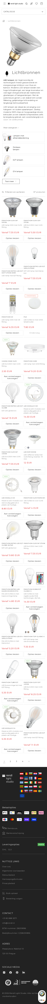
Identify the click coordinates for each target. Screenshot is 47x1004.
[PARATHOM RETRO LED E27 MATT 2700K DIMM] (12, 256)
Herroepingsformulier (12, 879)
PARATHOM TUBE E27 (10, 682)
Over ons (6, 867)
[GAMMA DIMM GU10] (12, 348)
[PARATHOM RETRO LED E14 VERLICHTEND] (12, 623)
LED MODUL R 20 (8, 498)
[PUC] (34, 303)
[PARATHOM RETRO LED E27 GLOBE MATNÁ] (12, 530)
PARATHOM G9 (7, 317)
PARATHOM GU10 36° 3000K (10, 221)
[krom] (26, 632)
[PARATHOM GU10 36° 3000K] (12, 207)
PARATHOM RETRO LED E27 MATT (34, 734)
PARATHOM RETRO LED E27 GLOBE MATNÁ (12, 544)
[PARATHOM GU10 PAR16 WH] (34, 484)
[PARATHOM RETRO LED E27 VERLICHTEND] (34, 253)
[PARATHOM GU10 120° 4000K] (34, 669)
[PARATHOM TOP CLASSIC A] (34, 623)
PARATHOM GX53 (30, 361)
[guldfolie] (28, 632)
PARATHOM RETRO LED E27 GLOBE (12, 407)
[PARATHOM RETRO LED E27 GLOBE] (12, 393)
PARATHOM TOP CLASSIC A (34, 636)
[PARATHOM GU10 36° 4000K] (12, 439)
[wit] (26, 448)
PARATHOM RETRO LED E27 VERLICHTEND (34, 267)
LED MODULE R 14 (8, 728)
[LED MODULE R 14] (12, 715)
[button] (4, 3)
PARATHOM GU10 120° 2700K (32, 221)
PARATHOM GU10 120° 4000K (32, 683)
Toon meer (9, 181)
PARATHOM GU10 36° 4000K (10, 453)
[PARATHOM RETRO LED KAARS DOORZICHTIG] (12, 576)
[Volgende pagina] (28, 761)
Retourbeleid (8, 875)
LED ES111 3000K (30, 452)
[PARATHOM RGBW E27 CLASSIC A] (34, 576)
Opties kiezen (12, 238)
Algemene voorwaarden (13, 871)
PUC (25, 317)
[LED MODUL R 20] (12, 484)
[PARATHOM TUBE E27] (12, 669)
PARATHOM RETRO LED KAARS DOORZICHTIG (11, 590)
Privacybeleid (8, 883)
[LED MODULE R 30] (34, 393)
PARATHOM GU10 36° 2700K (34, 543)
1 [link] (4, 761)
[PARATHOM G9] (12, 303)
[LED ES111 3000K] (34, 439)
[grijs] (28, 448)
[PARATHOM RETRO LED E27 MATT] (34, 717)
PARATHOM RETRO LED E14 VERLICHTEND (12, 637)
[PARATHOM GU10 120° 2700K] (34, 207)
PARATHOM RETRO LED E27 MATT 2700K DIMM (12, 272)
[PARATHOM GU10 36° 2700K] (34, 530)
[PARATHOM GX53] (34, 348)
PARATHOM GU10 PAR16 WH (34, 498)
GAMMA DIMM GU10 (9, 361)
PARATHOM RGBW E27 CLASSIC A (32, 590)
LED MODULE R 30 (31, 406)
